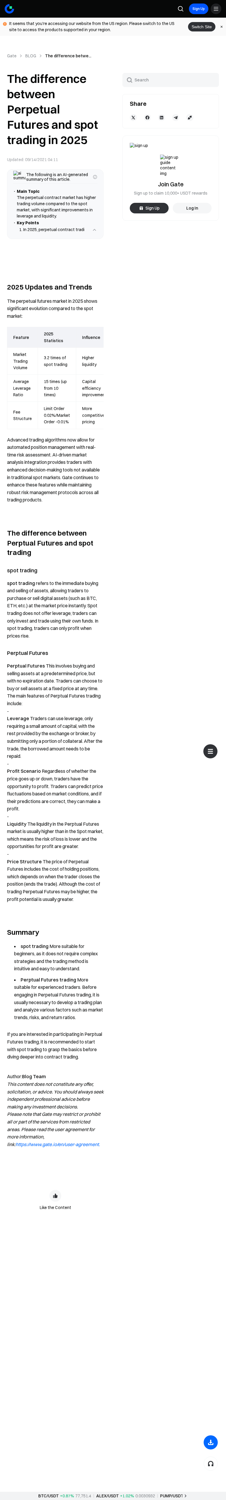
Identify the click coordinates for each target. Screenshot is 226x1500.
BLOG (30, 55)
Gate (11, 55)
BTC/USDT (48, 1496)
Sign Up (198, 8)
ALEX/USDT (107, 1496)
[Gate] (9, 9)
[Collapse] (94, 236)
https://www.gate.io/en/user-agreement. (58, 1150)
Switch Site (202, 26)
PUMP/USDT (172, 1496)
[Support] (211, 1463)
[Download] (211, 1442)
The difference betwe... (68, 55)
